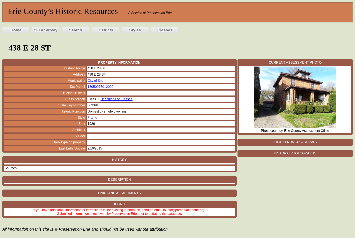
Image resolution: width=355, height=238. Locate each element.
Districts (105, 30)
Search (75, 30)
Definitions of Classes (116, 99)
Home (16, 30)
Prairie (92, 117)
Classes (165, 30)
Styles (135, 30)
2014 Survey (46, 30)
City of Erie (96, 80)
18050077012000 (100, 87)
